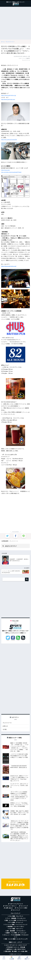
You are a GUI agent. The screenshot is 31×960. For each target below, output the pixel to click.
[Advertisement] (15, 23)
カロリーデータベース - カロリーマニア (16, 945)
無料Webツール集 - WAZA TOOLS (16, 949)
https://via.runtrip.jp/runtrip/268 (9, 139)
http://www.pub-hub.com (8, 99)
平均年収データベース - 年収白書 (16, 947)
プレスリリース (13, 541)
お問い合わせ (9, 908)
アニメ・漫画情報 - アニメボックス (16, 918)
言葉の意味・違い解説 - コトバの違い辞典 (16, 951)
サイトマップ (24, 906)
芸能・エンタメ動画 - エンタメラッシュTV (16, 939)
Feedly (18, 640)
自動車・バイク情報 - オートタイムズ (16, 932)
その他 (4, 729)
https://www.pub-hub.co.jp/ (8, 266)
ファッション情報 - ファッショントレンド (16, 924)
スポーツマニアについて (16, 903)
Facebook (13, 640)
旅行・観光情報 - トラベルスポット (16, 930)
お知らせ (5, 726)
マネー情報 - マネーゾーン (16, 928)
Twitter (8, 640)
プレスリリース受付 (21, 908)
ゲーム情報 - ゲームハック (16, 922)
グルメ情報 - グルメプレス (16, 916)
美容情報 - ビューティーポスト (16, 926)
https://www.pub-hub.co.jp (8, 95)
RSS (23, 640)
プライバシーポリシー (11, 906)
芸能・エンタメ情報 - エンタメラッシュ (16, 920)
